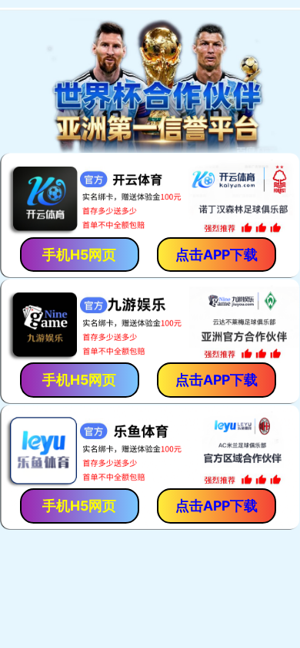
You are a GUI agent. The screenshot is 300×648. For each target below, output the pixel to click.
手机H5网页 (79, 254)
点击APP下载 (216, 254)
